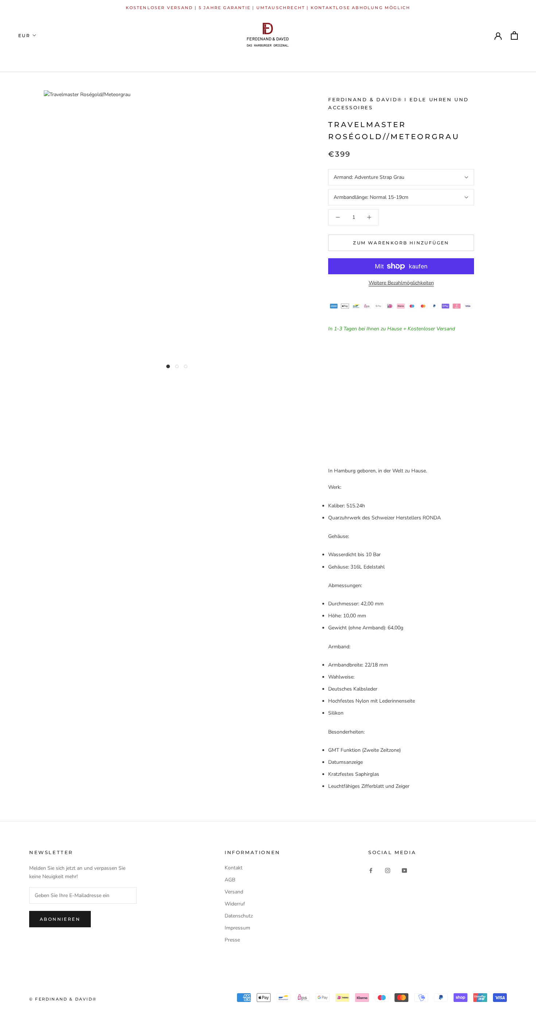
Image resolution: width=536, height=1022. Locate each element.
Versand (234, 891)
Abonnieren (60, 919)
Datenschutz (239, 915)
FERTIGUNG (405, 61)
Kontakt (233, 867)
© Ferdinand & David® (63, 999)
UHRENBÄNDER (218, 61)
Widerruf (235, 903)
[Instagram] (387, 870)
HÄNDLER (355, 61)
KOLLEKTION (84, 61)
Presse (232, 939)
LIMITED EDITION (149, 61)
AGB (230, 879)
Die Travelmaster (291, 61)
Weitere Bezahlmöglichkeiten (401, 282)
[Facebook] (370, 870)
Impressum (237, 927)
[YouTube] (404, 870)
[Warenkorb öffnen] (514, 35)
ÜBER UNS (456, 61)
